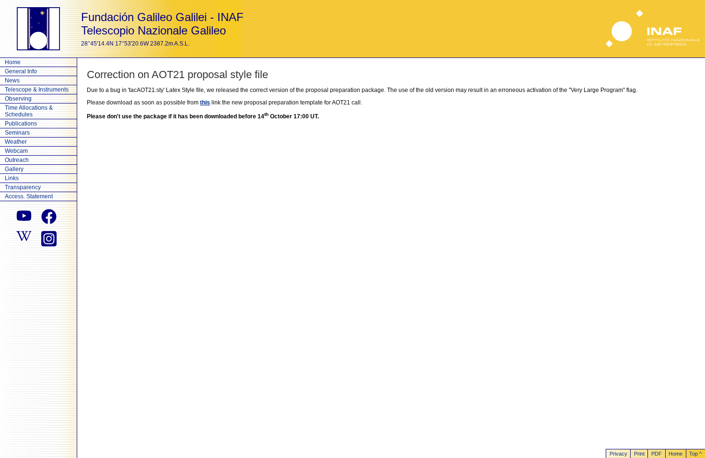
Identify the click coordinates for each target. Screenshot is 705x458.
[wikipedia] (24, 237)
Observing (18, 98)
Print (639, 454)
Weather (16, 141)
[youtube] (24, 216)
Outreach (17, 160)
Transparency (23, 187)
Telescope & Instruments (37, 89)
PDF (656, 454)
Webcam (16, 151)
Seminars (17, 132)
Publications (21, 123)
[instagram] (49, 237)
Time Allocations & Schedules (29, 111)
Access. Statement (29, 196)
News (12, 80)
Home (13, 62)
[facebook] (49, 216)
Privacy (618, 454)
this (205, 102)
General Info (21, 71)
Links (12, 178)
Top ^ (695, 454)
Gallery (14, 169)
